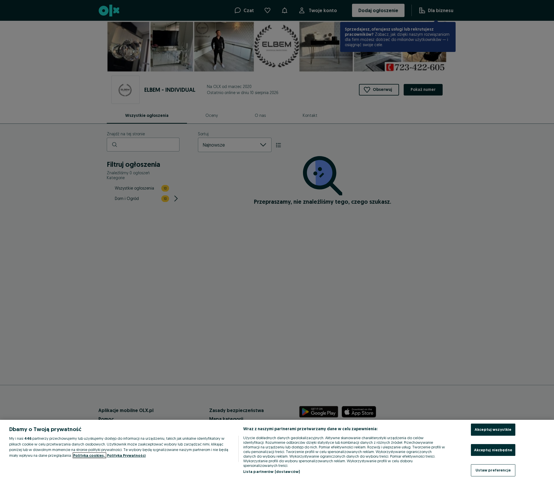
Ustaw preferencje (493, 470)
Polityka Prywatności (126, 455)
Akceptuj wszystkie (493, 429)
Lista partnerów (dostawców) (271, 471)
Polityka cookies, (89, 455)
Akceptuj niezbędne (493, 450)
